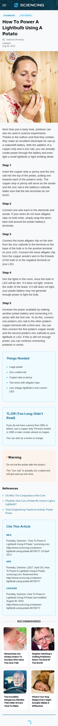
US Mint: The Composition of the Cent (25, 495)
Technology (9, 15)
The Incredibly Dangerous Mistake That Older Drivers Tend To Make (14, 701)
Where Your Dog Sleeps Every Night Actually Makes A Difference (41, 701)
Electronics (26, 15)
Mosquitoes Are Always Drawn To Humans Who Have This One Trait (14, 658)
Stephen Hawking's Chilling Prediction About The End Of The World (42, 658)
